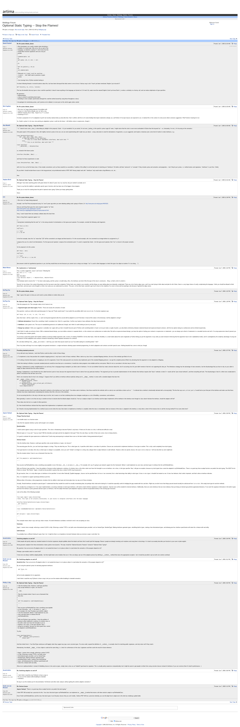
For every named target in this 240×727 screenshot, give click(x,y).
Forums (130, 15)
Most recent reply (19, 29)
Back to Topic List (9, 34)
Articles (109, 15)
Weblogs (119, 15)
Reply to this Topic (23, 34)
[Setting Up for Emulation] (236, 702)
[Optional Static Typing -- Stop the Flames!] (3, 702)
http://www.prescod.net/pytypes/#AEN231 (97, 203)
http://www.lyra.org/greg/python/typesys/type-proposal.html (33, 210)
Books (125, 15)
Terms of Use (140, 724)
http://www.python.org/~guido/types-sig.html (29, 208)
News (114, 15)
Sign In (212, 24)
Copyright (98, 724)
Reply (235, 43)
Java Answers (128, 17)
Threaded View (46, 34)
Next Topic (233, 38)
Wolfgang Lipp (42, 29)
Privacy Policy (132, 724)
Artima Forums (107, 17)
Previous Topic (8, 38)
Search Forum (35, 34)
